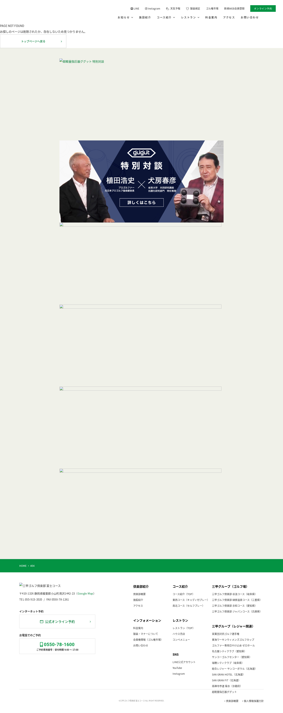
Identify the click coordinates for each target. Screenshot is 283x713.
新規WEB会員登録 (234, 8)
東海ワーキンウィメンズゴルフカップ (233, 639)
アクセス (229, 17)
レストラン (189, 17)
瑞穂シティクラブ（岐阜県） (228, 663)
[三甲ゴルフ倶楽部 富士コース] (33, 11)
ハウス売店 (179, 634)
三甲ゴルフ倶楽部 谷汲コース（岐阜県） (234, 594)
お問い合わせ (250, 17)
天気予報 (174, 8)
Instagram (153, 8)
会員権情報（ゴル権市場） (148, 639)
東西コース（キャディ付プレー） (191, 600)
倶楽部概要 (139, 594)
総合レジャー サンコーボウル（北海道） (234, 668)
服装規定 (194, 8)
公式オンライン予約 (59, 621)
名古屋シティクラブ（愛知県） (229, 651)
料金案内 (211, 17)
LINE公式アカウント (184, 662)
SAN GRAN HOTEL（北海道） (228, 674)
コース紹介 (165, 17)
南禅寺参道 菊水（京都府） (227, 686)
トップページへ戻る (33, 41)
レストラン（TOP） (184, 628)
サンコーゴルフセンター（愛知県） (232, 657)
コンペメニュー (181, 639)
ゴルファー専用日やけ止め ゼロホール (233, 645)
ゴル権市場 (212, 8)
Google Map (85, 593)
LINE (136, 8)
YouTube (177, 667)
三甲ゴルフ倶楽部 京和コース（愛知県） (234, 605)
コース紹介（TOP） (184, 594)
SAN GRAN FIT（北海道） (226, 680)
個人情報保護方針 (253, 701)
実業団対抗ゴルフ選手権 (225, 634)
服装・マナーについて (145, 634)
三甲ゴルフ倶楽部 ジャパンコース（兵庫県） (237, 611)
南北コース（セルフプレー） (189, 605)
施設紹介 (145, 17)
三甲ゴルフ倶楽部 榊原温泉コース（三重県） (237, 600)
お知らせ (124, 17)
